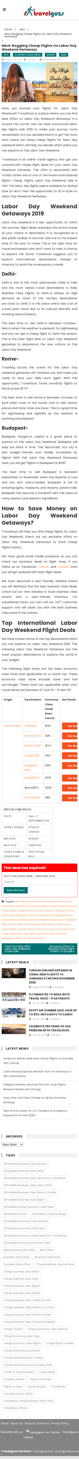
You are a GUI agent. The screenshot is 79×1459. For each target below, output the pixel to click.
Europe (51, 54)
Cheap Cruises (13, 1329)
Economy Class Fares (27, 54)
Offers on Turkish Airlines (29, 938)
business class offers (17, 1264)
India (63, 54)
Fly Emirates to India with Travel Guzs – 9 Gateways (49, 996)
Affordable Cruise (15, 1214)
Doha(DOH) (32, 778)
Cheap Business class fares (21, 1279)
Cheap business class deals (21, 1271)
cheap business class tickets (22, 1293)
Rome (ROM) (33, 745)
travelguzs (32, 59)
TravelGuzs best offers (18, 1394)
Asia (5, 54)
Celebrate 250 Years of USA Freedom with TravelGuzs (50, 1028)
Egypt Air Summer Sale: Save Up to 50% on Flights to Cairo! (53, 1012)
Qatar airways (37, 1386)
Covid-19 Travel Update (19, 1372)
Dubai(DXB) (32, 755)
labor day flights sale (29, 933)
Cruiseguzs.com (43, 1451)
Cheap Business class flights (22, 1286)
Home (5, 1423)
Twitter (43, 567)
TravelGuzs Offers (15, 1408)
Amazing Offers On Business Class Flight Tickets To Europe (61, 949)
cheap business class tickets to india (27, 1315)
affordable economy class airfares (26, 1221)
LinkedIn (63, 567)
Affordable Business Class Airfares (25, 1164)
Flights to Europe (40, 1379)
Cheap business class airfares (55, 1264)
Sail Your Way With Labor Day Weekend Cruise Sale (17, 949)
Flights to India (13, 1386)
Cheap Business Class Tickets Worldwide (29, 1322)
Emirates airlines (14, 1379)
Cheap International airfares (22, 1350)
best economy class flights (32, 906)
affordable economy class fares (34, 901)
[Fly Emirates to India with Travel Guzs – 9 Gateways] (14, 997)
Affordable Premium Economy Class (27, 1243)
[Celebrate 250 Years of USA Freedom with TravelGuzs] (14, 1029)
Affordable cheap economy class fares (29, 1207)
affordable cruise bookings (49, 1214)
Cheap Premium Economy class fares (28, 1365)
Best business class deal (19, 1250)
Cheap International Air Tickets (23, 1358)
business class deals (16, 1257)
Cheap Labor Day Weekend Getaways (31, 924)
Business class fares (47, 1257)
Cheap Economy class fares (22, 1336)
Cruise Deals (47, 1372)
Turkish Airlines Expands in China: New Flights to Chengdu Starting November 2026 (52, 976)
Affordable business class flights (24, 1200)
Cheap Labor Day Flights (33, 920)
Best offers (47, 1250)
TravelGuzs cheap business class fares (28, 1401)
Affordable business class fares (24, 1171)
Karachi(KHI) (32, 797)
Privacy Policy (60, 1423)
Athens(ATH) (33, 736)
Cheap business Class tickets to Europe (29, 1307)
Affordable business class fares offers (28, 1185)
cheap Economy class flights (33, 915)
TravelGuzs (58, 1386)
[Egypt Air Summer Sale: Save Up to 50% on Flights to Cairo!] (14, 1013)
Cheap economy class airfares (35, 910)
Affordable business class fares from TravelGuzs (35, 1178)
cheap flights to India (59, 1343)
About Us (16, 1423)
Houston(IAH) (12, 726)
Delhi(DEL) (31, 726)
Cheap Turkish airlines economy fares (40, 929)
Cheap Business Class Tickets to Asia (27, 1300)
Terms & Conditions (36, 1423)
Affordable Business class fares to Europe (30, 1192)
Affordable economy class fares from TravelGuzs (35, 1235)
